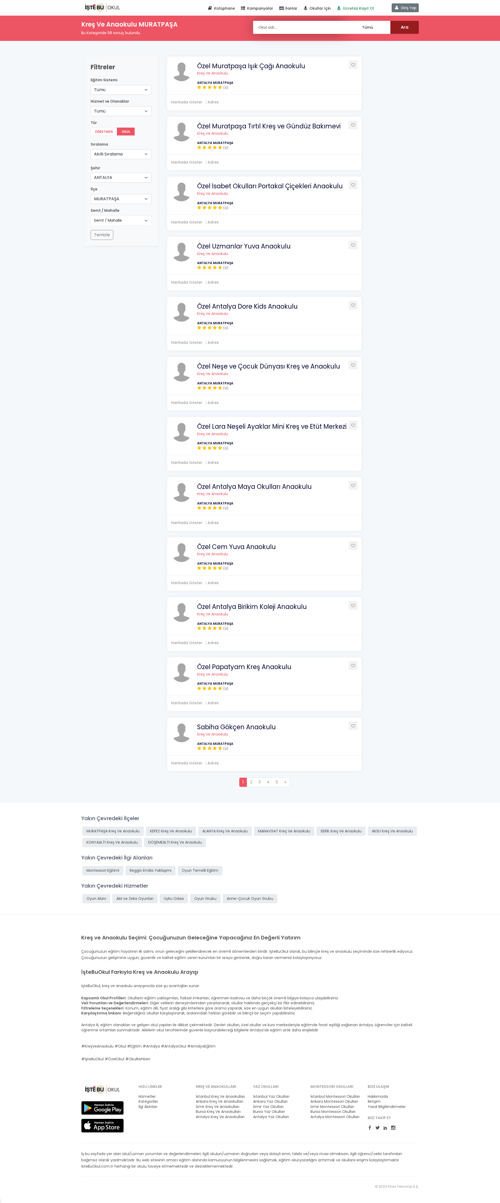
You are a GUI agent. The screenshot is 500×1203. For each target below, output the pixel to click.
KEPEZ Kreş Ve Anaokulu (171, 831)
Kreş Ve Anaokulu (212, 73)
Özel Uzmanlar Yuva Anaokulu (244, 246)
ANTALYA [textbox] (103, 177)
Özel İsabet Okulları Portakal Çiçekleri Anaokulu (270, 186)
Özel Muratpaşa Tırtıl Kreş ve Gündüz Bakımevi (269, 126)
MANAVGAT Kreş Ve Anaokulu (284, 831)
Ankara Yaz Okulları (270, 1101)
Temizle (102, 235)
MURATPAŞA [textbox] (106, 199)
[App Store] (102, 1125)
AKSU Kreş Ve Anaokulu (392, 831)
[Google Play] (102, 1107)
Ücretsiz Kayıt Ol (358, 8)
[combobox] (121, 90)
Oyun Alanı (96, 898)
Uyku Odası (174, 898)
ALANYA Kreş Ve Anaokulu (225, 831)
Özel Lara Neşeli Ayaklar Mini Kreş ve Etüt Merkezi (272, 426)
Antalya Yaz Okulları (271, 1116)
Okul (126, 131)
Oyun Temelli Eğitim (200, 870)
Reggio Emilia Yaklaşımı (150, 870)
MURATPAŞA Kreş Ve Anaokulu (113, 831)
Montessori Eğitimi (102, 870)
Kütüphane (224, 8)
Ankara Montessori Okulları (334, 1101)
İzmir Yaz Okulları (268, 1106)
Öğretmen (104, 131)
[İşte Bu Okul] (102, 1089)
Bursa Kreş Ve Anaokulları (218, 1111)
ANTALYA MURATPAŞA (215, 82)
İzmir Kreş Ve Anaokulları (217, 1106)
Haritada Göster (186, 102)
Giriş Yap (408, 7)
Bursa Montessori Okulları (332, 1111)
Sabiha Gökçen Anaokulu (236, 727)
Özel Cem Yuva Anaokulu (236, 547)
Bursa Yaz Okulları (269, 1111)
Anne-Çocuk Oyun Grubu (250, 898)
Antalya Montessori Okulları (334, 1116)
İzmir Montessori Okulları (332, 1106)
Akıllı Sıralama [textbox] (108, 154)
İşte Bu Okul (102, 7)
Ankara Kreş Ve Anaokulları (219, 1101)
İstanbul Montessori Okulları (335, 1096)
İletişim (374, 1101)
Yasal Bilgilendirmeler (387, 1106)
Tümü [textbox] (99, 90)
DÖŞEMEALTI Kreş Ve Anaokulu (175, 842)
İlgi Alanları (148, 1106)
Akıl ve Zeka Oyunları (134, 898)
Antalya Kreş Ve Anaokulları (220, 1116)
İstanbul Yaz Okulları (271, 1096)
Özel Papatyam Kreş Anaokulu (244, 667)
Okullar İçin (319, 8)
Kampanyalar (259, 8)
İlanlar (290, 8)
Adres (213, 102)
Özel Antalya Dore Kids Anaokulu (247, 306)
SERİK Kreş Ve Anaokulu (341, 831)
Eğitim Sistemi (104, 80)
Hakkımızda (378, 1096)
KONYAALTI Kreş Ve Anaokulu (112, 842)
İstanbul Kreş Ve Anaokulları (220, 1096)
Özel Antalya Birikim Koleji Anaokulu (252, 606)
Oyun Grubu (205, 898)
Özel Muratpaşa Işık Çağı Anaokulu (251, 66)
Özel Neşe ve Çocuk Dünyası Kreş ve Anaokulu (268, 366)
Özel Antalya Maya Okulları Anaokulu (254, 486)
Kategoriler (148, 1101)
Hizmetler (147, 1096)
